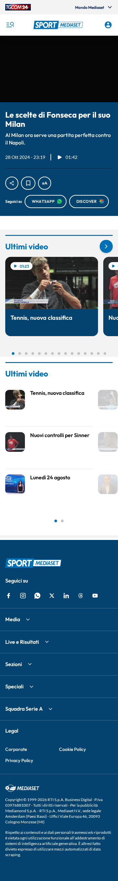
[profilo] (108, 24)
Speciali (14, 686)
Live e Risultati (22, 642)
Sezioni (13, 664)
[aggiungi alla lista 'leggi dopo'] (28, 183)
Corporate (16, 749)
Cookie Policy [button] (72, 749)
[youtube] (95, 595)
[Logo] (59, 25)
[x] (52, 595)
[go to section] (106, 246)
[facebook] (8, 595)
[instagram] (23, 595)
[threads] (80, 595)
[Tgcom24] (18, 7)
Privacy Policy (19, 760)
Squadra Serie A (24, 708)
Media (12, 619)
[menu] (9, 24)
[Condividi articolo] (11, 183)
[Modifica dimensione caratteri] (44, 183)
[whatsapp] (37, 595)
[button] (59, 25)
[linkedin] (66, 595)
